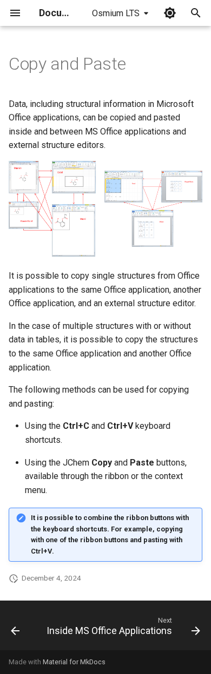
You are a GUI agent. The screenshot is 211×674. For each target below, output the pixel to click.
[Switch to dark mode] (170, 13)
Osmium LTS (116, 13)
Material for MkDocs (74, 662)
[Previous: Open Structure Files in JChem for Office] (15, 629)
